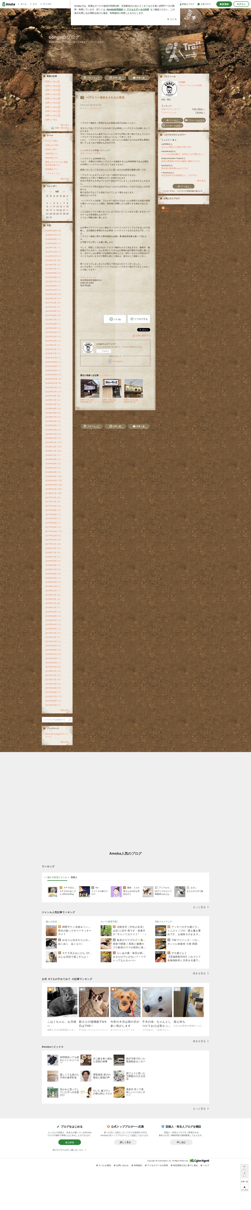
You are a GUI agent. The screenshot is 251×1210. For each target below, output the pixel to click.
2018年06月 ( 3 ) (53, 472)
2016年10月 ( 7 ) (53, 556)
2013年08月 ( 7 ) (53, 692)
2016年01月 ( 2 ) (53, 595)
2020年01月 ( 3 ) (53, 391)
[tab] (57, 877)
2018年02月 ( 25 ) (53, 489)
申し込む (181, 1142)
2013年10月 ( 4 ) (53, 684)
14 (64, 206)
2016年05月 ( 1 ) (53, 578)
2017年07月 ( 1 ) (53, 518)
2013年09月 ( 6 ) (53, 688)
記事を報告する (143, 335)
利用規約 (138, 1165)
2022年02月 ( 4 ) (53, 294)
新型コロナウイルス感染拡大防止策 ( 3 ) (56, 163)
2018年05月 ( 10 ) (53, 476)
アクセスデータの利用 (157, 1165)
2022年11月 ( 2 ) (52, 264)
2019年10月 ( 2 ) (53, 404)
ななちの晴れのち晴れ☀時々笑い (176, 147)
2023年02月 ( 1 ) (53, 252)
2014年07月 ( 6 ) (53, 654)
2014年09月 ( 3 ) (53, 645)
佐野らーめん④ (52, 107)
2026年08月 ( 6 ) (53, 230)
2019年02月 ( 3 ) (53, 438)
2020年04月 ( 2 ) (53, 379)
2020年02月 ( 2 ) (53, 387)
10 (51, 206)
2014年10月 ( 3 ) (53, 641)
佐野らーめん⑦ (52, 94)
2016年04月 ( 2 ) (53, 582)
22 (67, 210)
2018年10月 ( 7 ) (53, 455)
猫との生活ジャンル (57, 877)
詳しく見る (125, 1142)
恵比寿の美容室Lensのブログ (175, 168)
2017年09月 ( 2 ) (53, 510)
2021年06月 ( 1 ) (53, 324)
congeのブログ (64, 37)
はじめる (69, 1142)
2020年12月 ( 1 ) (53, 349)
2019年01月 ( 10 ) (53, 442)
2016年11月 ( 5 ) (52, 552)
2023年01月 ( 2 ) (53, 256)
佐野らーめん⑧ (52, 90)
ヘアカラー (93, 108)
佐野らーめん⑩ (52, 81)
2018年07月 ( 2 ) (53, 468)
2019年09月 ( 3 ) (53, 408)
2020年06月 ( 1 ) (53, 370)
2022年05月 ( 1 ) (53, 285)
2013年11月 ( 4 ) (53, 679)
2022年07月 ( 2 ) (53, 281)
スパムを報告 (105, 1165)
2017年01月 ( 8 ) (53, 544)
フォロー (105, 351)
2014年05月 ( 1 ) (53, 658)
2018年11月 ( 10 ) (53, 451)
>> (63, 191)
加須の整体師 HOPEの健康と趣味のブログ (180, 161)
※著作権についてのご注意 (171, 211)
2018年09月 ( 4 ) (53, 459)
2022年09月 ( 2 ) (53, 273)
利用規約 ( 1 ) (51, 169)
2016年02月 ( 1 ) (53, 590)
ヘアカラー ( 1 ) (52, 173)
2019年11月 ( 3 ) (52, 400)
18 (54, 210)
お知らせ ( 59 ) (52, 145)
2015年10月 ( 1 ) (52, 607)
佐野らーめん (51, 119)
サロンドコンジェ (88, 277)
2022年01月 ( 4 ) (53, 298)
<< (50, 191)
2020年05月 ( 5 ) (53, 374)
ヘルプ (206, 1165)
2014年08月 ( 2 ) (53, 650)
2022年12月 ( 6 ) (53, 260)
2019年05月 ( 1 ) (53, 425)
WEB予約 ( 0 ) (51, 158)
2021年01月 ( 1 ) (52, 345)
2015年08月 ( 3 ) (53, 616)
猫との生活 (51, 921)
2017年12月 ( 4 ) (53, 497)
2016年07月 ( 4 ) (53, 569)
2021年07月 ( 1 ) (53, 319)
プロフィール (184, 85)
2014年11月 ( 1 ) (52, 637)
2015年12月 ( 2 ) (52, 599)
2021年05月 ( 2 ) (53, 328)
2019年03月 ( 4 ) (53, 434)
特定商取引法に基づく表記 (185, 1165)
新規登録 (224, 4)
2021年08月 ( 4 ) (53, 315)
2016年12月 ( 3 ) (53, 548)
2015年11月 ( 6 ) (52, 603)
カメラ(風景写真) (109, 921)
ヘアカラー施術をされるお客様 (105, 97)
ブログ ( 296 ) (51, 141)
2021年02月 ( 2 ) (53, 340)
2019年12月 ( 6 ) (52, 395)
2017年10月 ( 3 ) (53, 506)
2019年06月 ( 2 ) (53, 421)
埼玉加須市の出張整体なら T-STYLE (179, 175)
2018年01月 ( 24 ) (53, 493)
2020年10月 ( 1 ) (53, 357)
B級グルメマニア (163, 921)
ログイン (241, 4)
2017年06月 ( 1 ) (53, 522)
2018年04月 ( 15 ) (53, 480)
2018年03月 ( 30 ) (53, 484)
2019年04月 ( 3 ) (53, 429)
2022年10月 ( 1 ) (53, 268)
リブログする (141, 319)
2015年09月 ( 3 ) (53, 611)
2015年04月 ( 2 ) (53, 624)
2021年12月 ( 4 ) (53, 302)
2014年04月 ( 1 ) (53, 662)
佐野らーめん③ (52, 111)
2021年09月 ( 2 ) (53, 311)
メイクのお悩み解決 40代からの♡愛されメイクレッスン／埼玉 (183, 154)
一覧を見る (201, 180)
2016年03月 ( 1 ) (53, 586)
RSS (167, 208)
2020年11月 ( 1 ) (52, 353)
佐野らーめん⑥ (52, 98)
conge (182, 82)
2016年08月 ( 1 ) (53, 565)
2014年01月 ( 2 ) (53, 671)
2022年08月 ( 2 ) (53, 277)
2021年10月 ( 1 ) (52, 307)
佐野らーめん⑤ (52, 102)
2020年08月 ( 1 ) (53, 366)
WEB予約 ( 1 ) (51, 153)
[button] (244, 1188)
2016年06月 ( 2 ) (53, 573)
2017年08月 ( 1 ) (53, 514)
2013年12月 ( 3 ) (53, 675)
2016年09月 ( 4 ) (53, 561)
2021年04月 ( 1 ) (53, 332)
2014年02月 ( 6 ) (53, 666)
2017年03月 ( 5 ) (53, 535)
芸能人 (74, 877)
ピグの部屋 (197, 85)
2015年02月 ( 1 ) (53, 628)
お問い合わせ (122, 1165)
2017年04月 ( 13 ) (53, 531)
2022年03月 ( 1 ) (53, 290)
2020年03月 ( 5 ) (53, 383)
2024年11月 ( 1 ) (52, 247)
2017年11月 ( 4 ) (52, 501)
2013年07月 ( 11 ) (53, 696)
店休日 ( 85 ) (51, 149)
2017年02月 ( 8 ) (53, 539)
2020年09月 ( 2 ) (53, 362)
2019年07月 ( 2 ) (53, 417)
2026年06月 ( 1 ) (53, 239)
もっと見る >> (105, 375)
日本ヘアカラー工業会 (90, 153)
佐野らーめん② (52, 115)
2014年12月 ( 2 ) (53, 633)
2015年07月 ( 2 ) (53, 620)
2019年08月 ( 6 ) (53, 413)
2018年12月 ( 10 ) (53, 446)
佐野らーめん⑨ (52, 86)
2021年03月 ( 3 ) (53, 336)
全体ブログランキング (170, 109)
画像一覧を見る (62, 128)
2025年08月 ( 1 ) (53, 243)
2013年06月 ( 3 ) (53, 700)
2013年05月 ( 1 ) (53, 705)
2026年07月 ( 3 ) (53, 235)
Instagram (118, 361)
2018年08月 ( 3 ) (53, 463)
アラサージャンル (168, 112)
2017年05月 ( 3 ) (53, 527)
